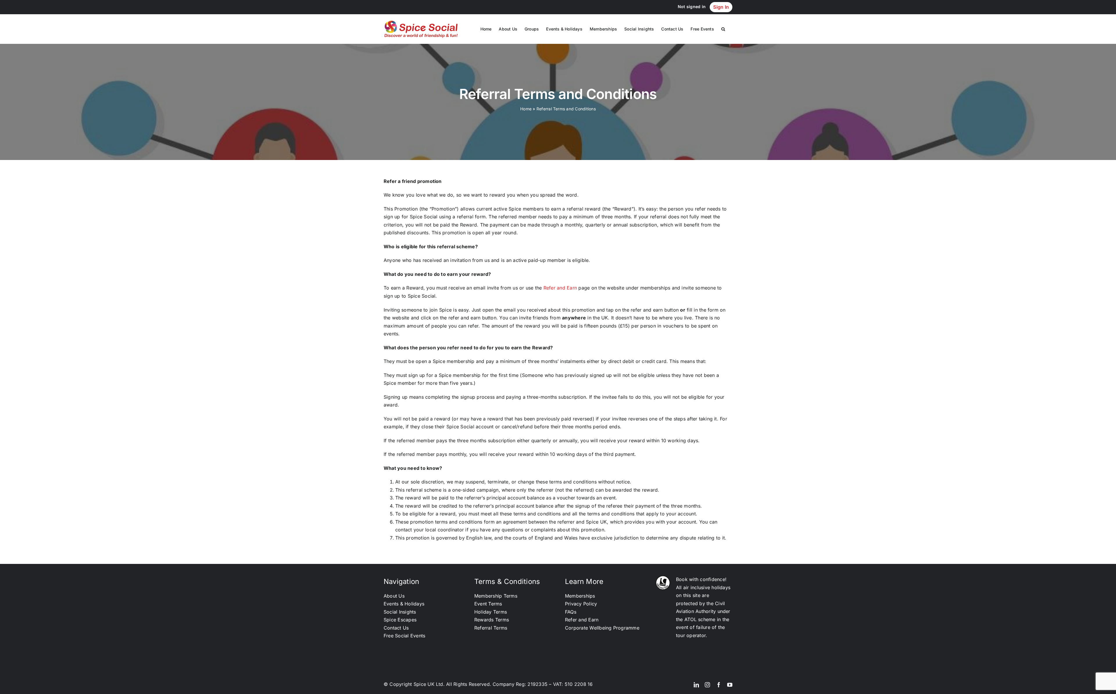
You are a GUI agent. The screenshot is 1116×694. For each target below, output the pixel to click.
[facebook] (718, 684)
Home (526, 108)
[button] (723, 29)
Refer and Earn (560, 288)
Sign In (721, 7)
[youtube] (729, 684)
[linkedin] (696, 684)
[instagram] (707, 684)
